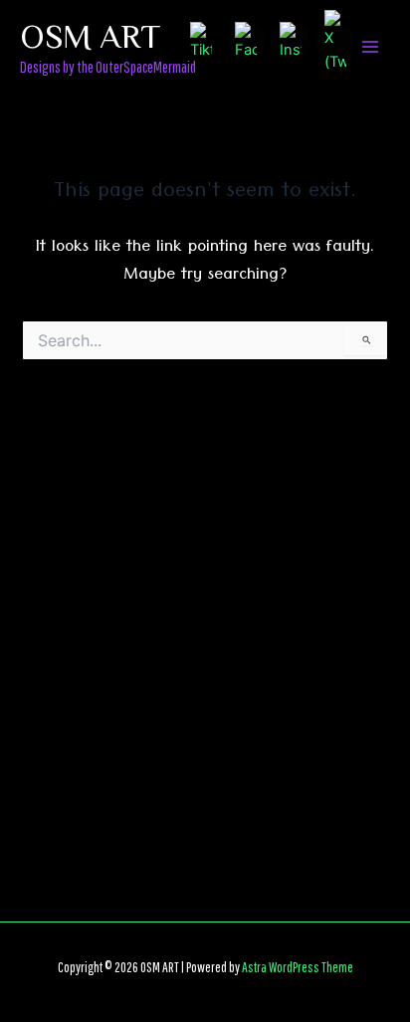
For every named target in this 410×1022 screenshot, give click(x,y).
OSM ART (90, 35)
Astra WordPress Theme (297, 966)
